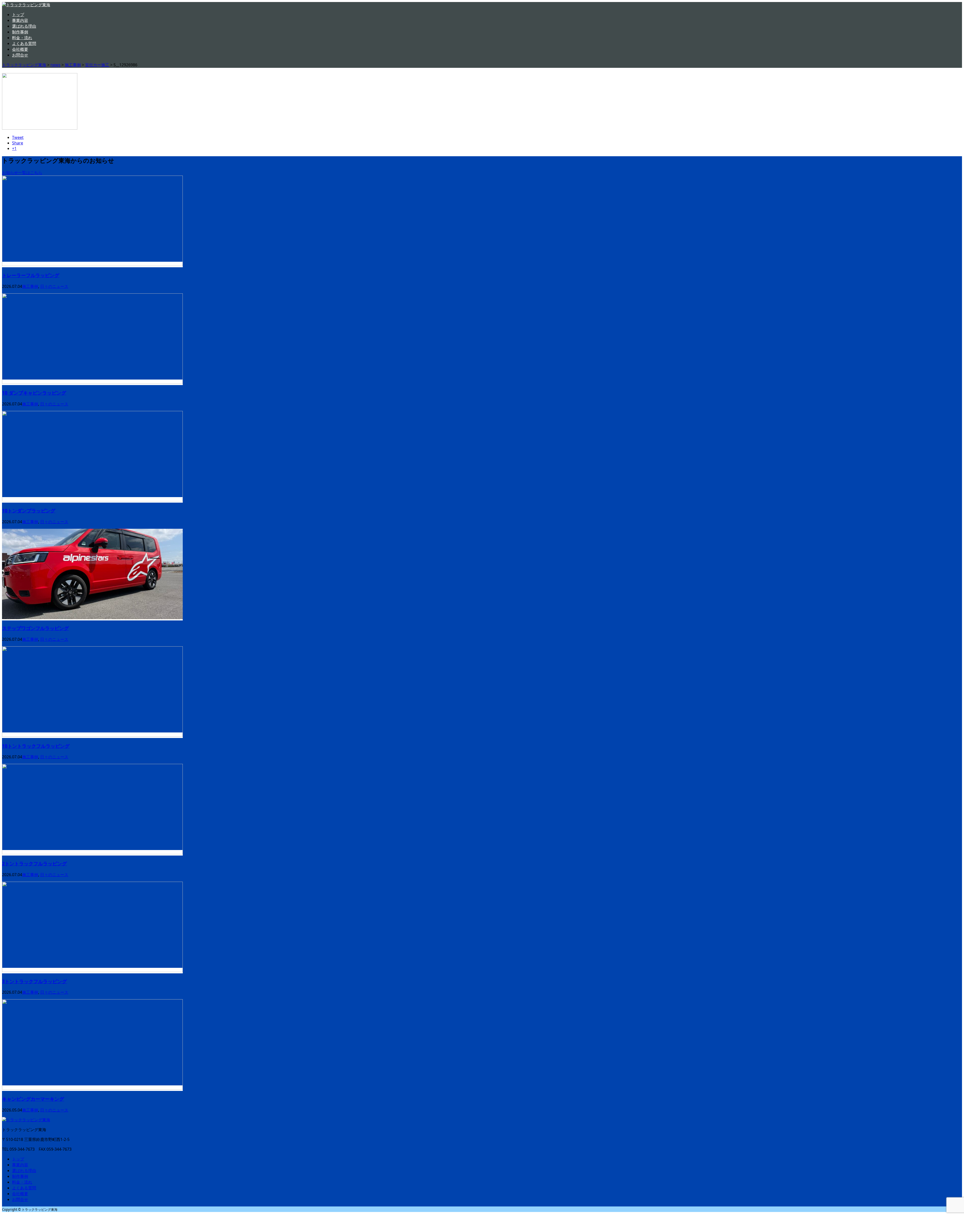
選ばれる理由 (24, 26)
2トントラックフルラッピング (34, 863)
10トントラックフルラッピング (36, 746)
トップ (18, 14)
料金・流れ (22, 37)
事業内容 (20, 20)
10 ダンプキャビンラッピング (34, 393)
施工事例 (30, 286)
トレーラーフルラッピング (30, 275)
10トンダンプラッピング (28, 510)
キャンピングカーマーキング (33, 1099)
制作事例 (20, 32)
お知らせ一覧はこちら (22, 172)
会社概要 (20, 49)
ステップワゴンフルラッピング (35, 628)
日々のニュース (54, 286)
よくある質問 (24, 43)
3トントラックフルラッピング (34, 981)
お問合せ (20, 55)
